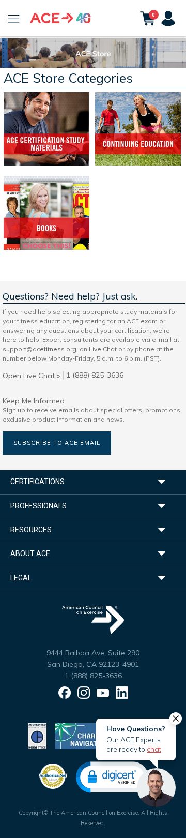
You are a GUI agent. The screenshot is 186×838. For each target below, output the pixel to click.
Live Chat (103, 349)
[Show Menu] (14, 18)
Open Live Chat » (31, 375)
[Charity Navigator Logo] (81, 735)
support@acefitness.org (39, 349)
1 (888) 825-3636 (93, 675)
